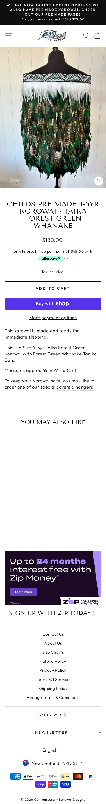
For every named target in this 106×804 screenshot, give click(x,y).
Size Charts (53, 652)
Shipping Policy (53, 688)
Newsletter (51, 732)
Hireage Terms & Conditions (53, 697)
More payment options (53, 317)
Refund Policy (53, 661)
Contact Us (53, 634)
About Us (53, 643)
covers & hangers (75, 387)
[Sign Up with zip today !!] (53, 578)
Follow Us (52, 714)
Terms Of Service (53, 679)
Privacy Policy (53, 670)
